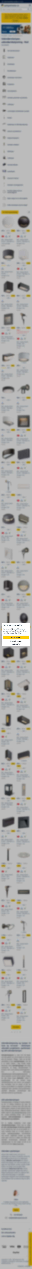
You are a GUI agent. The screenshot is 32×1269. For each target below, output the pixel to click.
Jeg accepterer (16, 637)
